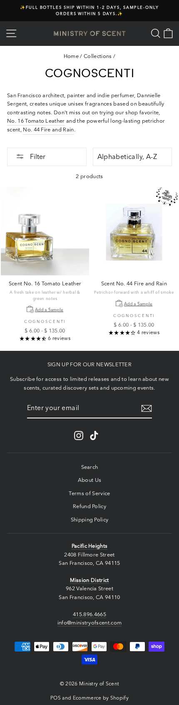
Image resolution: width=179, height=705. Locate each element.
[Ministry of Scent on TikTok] (94, 435)
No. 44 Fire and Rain (48, 129)
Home (71, 56)
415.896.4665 (89, 614)
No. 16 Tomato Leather (36, 121)
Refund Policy (89, 506)
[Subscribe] (146, 408)
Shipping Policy (90, 519)
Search (89, 467)
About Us (90, 480)
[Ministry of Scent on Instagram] (78, 435)
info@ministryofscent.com (89, 622)
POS (55, 698)
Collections (98, 56)
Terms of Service (89, 493)
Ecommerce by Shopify (101, 698)
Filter (36, 156)
